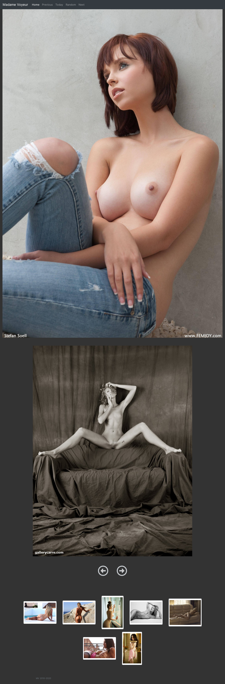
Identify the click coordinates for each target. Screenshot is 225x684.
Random (71, 4)
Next (81, 4)
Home (36, 4)
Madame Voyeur (15, 5)
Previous (47, 4)
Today (59, 4)
